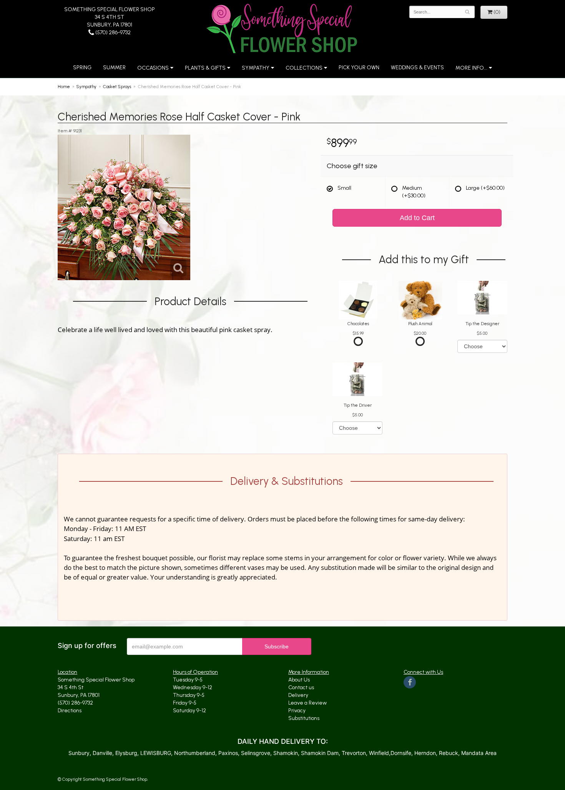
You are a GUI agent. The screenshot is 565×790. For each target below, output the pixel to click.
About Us (299, 679)
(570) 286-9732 (112, 32)
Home (64, 86)
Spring (82, 67)
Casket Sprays (117, 86)
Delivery (298, 695)
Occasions (153, 68)
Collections (304, 68)
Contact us (301, 687)
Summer (114, 67)
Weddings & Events (417, 67)
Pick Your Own (359, 67)
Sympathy (255, 68)
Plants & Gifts (205, 68)
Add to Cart (417, 218)
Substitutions (303, 718)
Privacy (297, 710)
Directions (69, 710)
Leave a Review (307, 703)
